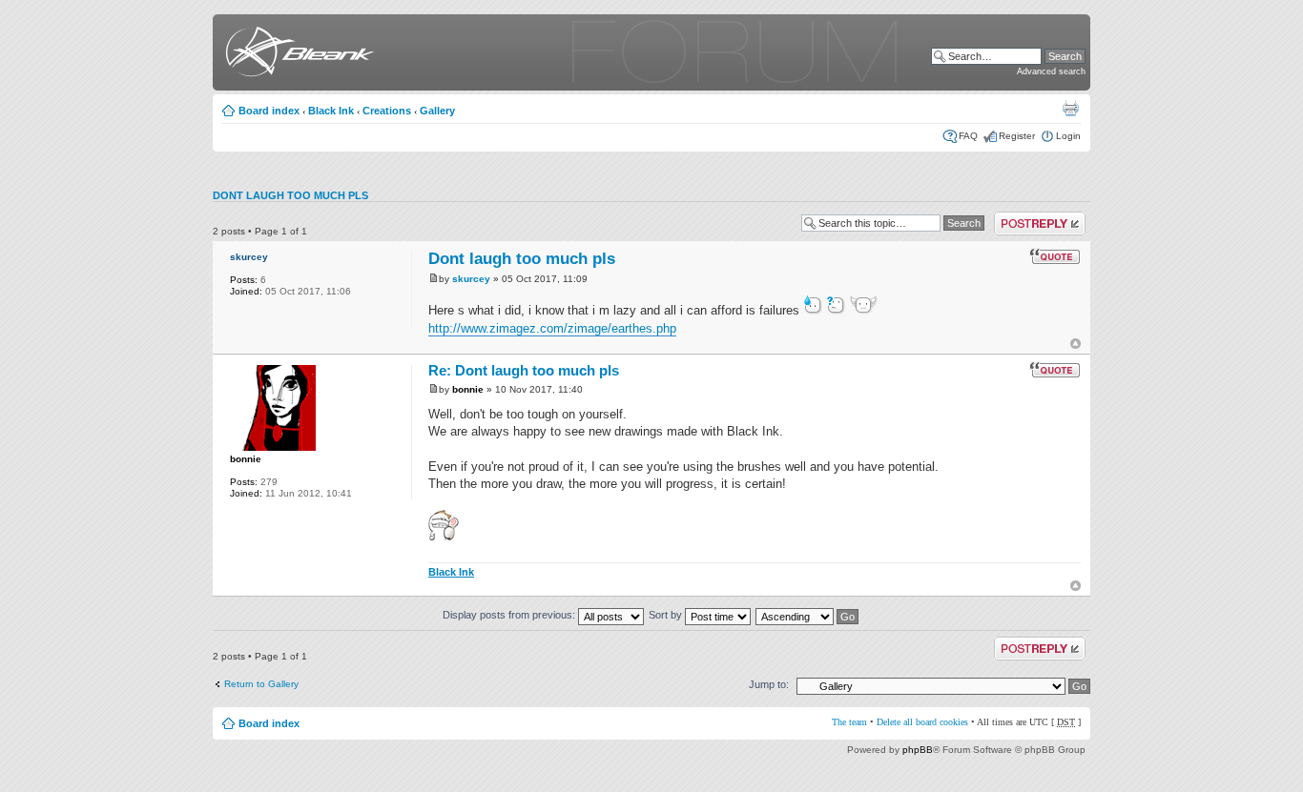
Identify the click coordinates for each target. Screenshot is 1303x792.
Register (1017, 136)
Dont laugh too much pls (290, 195)
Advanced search (1051, 71)
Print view (1070, 107)
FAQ (968, 136)
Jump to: (769, 684)
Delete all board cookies (922, 722)
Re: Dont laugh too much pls (523, 370)
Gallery (437, 110)
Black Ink (331, 110)
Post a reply (1020, 217)
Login (1068, 136)
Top (1075, 343)
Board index (269, 110)
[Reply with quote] (1055, 256)
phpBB (917, 749)
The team (849, 722)
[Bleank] (296, 55)
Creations (386, 110)
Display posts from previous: (510, 614)
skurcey (249, 257)
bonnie (245, 459)
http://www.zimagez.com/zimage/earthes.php (552, 328)
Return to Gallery (261, 684)
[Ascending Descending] (807, 614)
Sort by (667, 614)
